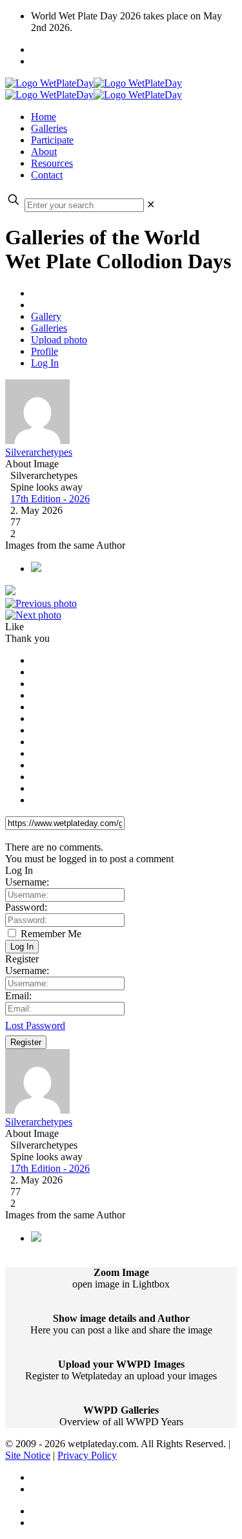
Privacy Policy (87, 1455)
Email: (18, 995)
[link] (150, 204)
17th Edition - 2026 (50, 498)
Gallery (46, 316)
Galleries (49, 328)
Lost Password (35, 1025)
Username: (27, 881)
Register (25, 1042)
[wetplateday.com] (93, 89)
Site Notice (27, 1455)
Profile (44, 351)
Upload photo (59, 339)
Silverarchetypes (38, 452)
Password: (26, 907)
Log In (45, 362)
